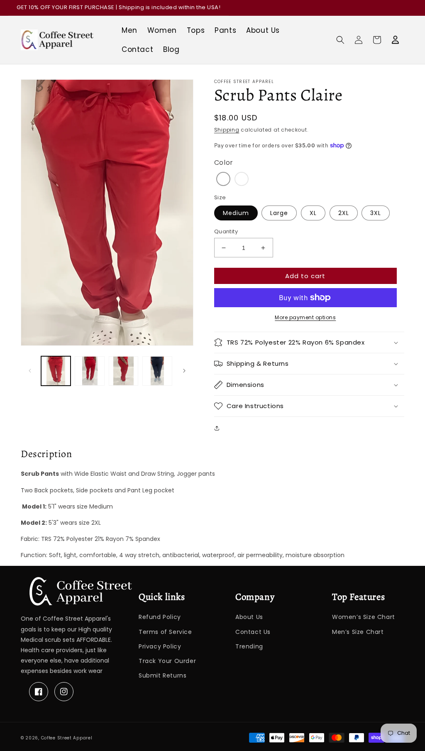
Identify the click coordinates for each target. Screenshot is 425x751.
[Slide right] (184, 371)
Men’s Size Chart (358, 632)
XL (313, 213)
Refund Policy (160, 617)
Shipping (226, 129)
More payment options (305, 317)
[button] (340, 40)
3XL (375, 213)
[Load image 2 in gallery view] (89, 371)
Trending (249, 646)
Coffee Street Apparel (67, 738)
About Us (249, 617)
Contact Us (253, 632)
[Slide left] (30, 371)
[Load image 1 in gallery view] (56, 371)
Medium (236, 213)
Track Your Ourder (167, 661)
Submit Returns (162, 675)
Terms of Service (165, 632)
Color (223, 162)
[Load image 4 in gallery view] (157, 371)
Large (279, 213)
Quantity (226, 231)
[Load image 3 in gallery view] (123, 371)
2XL (343, 213)
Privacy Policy (160, 646)
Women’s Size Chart (363, 617)
